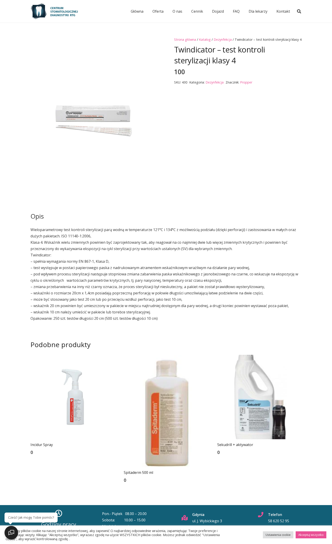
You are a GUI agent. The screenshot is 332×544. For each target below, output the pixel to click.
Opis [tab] (37, 216)
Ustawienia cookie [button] (278, 535)
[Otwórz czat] (11, 532)
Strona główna (185, 39)
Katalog (205, 39)
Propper (246, 82)
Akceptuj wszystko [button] (311, 535)
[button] (299, 11)
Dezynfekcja (223, 39)
